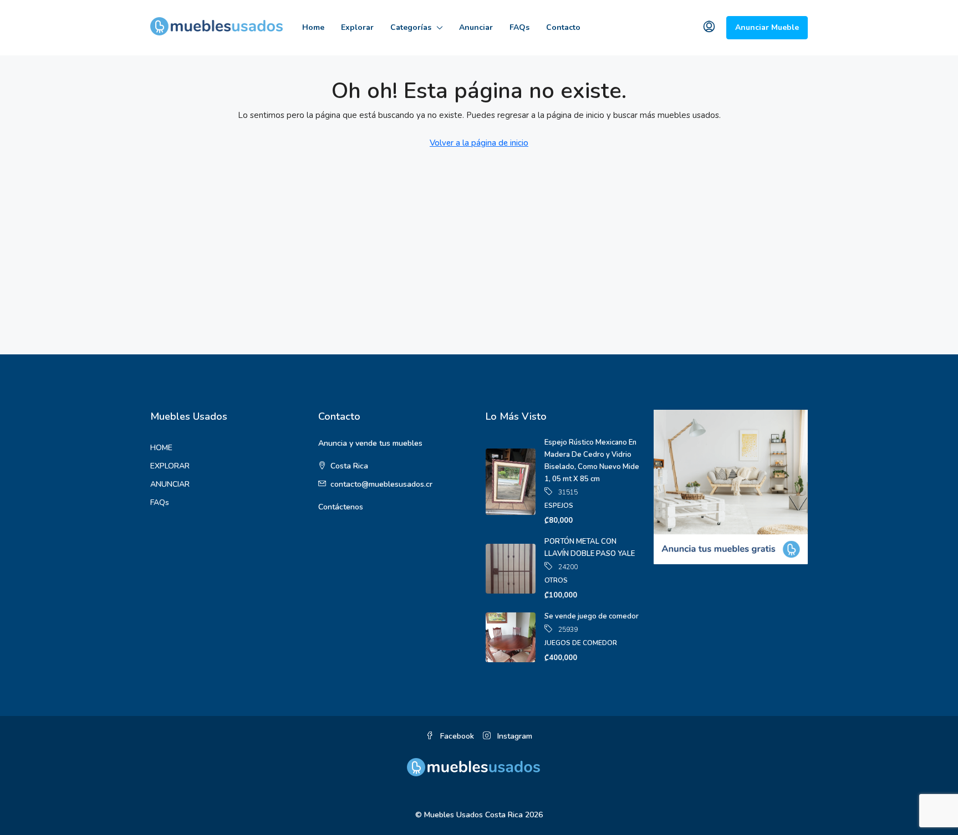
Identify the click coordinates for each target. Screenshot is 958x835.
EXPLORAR (170, 466)
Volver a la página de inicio (479, 142)
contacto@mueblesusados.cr (381, 484)
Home (313, 27)
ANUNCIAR (170, 484)
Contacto (563, 27)
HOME (161, 447)
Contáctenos (340, 507)
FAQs (519, 27)
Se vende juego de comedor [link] (591, 616)
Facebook (456, 736)
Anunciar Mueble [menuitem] (767, 27)
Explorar (357, 27)
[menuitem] (709, 27)
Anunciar (476, 27)
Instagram (513, 736)
